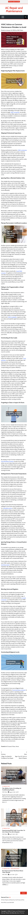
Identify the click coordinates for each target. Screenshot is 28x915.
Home (17, 746)
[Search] (25, 17)
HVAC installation (12, 317)
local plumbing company (7, 461)
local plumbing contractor (19, 690)
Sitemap (3, 913)
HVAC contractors (22, 150)
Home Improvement (15, 868)
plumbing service (7, 508)
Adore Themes (20, 913)
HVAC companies (15, 112)
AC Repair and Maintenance (14, 9)
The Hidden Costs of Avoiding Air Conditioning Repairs (11, 789)
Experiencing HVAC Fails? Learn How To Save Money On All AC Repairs (13, 831)
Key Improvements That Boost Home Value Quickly (12, 871)
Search (23, 893)
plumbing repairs (5, 565)
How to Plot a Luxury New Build (7, 902)
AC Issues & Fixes (10, 746)
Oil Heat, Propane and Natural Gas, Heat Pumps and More (12, 899)
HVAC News (20, 30)
